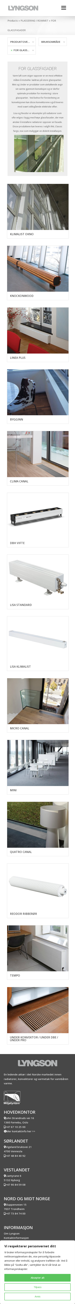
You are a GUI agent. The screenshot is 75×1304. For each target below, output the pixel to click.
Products (13, 20)
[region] (37, 1272)
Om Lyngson (12, 1233)
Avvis (37, 1296)
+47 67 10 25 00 (15, 1127)
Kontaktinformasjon (16, 1238)
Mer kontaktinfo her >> (20, 1131)
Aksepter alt (37, 1277)
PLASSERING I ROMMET (34, 20)
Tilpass (38, 1287)
